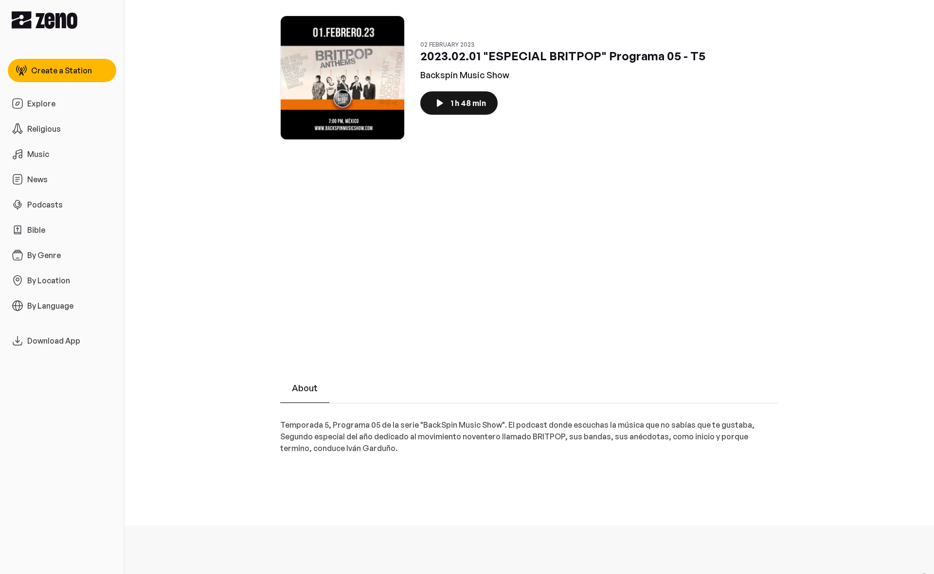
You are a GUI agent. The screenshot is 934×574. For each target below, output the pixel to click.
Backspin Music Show (464, 75)
